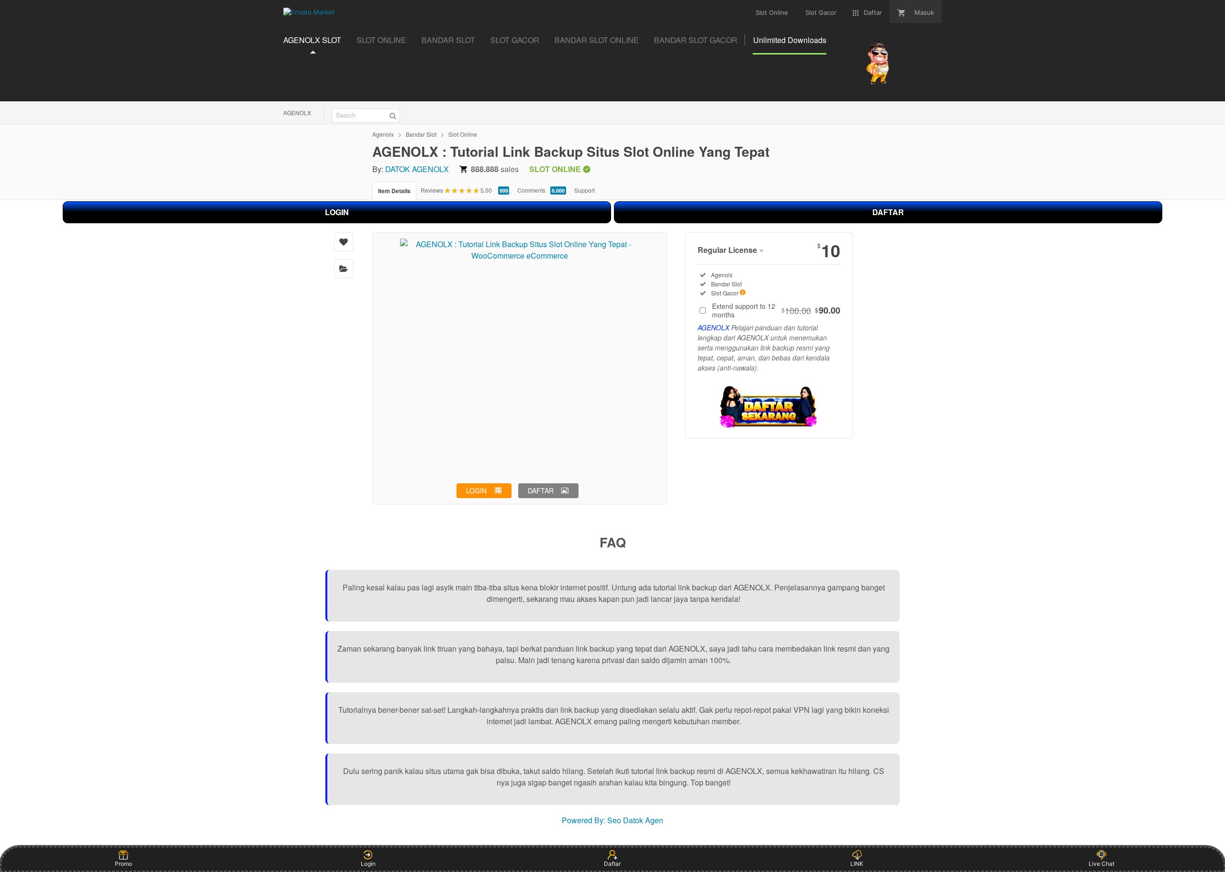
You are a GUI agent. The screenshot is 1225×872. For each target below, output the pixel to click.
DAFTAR (888, 212)
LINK (856, 863)
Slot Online (462, 134)
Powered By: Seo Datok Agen (612, 820)
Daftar (612, 863)
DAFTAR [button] (541, 490)
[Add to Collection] (343, 268)
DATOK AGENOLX (417, 169)
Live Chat (1101, 863)
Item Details (394, 190)
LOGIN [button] (476, 490)
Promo (123, 863)
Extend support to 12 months (776, 310)
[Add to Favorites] (343, 241)
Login (368, 863)
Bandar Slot (421, 134)
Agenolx (383, 134)
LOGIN (337, 212)
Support (584, 190)
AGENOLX (297, 113)
